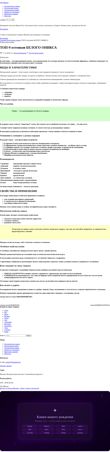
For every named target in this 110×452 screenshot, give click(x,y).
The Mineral (4, 3)
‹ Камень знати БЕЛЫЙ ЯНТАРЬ (9, 305)
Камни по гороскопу (11, 12)
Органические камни (12, 6)
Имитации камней (11, 14)
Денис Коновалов (19, 53)
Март (63, 426)
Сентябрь (30, 433)
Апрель (80, 426)
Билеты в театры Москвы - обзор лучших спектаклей (19, 388)
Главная (3, 40)
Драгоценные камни (11, 10)
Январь (30, 426)
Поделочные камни (11, 8)
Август (80, 429)
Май (29, 429)
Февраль (46, 426)
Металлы (7, 16)
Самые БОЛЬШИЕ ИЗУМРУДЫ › (100, 305)
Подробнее (4, 29)
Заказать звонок (6, 366)
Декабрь (80, 433)
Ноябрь (63, 433)
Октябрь (46, 433)
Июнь (46, 429)
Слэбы (2, 20)
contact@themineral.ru (13, 362)
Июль (63, 429)
